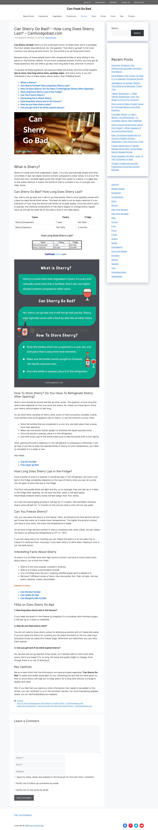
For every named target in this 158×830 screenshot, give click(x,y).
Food (113, 230)
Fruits (113, 16)
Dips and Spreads (120, 214)
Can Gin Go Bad (28, 461)
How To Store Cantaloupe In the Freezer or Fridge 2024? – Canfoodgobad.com (50, 703)
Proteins (131, 16)
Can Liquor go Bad (29, 465)
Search (114, 28)
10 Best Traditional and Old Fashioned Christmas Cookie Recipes (125, 166)
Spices (114, 259)
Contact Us (126, 2)
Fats (121, 16)
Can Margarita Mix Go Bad (33, 598)
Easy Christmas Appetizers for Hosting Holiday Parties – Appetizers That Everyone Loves (127, 138)
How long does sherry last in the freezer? (41, 101)
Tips (113, 268)
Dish (113, 218)
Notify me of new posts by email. (32, 790)
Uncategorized (118, 272)
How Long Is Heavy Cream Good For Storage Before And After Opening (127, 107)
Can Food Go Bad (79, 8)
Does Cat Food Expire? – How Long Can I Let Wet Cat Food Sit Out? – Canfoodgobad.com (54, 706)
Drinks (103, 16)
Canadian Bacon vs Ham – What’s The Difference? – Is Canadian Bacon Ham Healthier (126, 117)
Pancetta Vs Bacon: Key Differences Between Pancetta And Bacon (126, 68)
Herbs (114, 243)
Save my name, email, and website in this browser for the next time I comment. (55, 777)
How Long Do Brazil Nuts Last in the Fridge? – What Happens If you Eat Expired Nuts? (127, 128)
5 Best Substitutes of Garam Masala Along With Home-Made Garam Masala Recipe (126, 149)
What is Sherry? (28, 82)
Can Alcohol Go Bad (30, 592)
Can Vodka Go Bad (29, 595)
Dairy (94, 16)
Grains (114, 239)
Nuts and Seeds (119, 251)
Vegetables (57, 16)
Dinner (114, 205)
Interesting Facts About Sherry (36, 98)
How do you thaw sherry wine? (35, 104)
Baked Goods (28, 16)
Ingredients (43, 16)
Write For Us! (139, 2)
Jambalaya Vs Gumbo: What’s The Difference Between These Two (126, 86)
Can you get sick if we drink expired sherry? (42, 107)
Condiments (71, 16)
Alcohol (84, 16)
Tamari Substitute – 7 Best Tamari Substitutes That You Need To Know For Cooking (125, 96)
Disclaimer (113, 2)
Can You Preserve (23, 815)
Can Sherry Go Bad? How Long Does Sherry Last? (45, 85)
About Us (87, 2)
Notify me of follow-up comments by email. (37, 783)
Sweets (115, 264)
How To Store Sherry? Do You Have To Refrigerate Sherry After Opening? (57, 88)
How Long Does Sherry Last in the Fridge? (41, 92)
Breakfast (116, 193)
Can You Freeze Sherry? (32, 95)
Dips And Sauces (119, 209)
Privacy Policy (100, 2)
